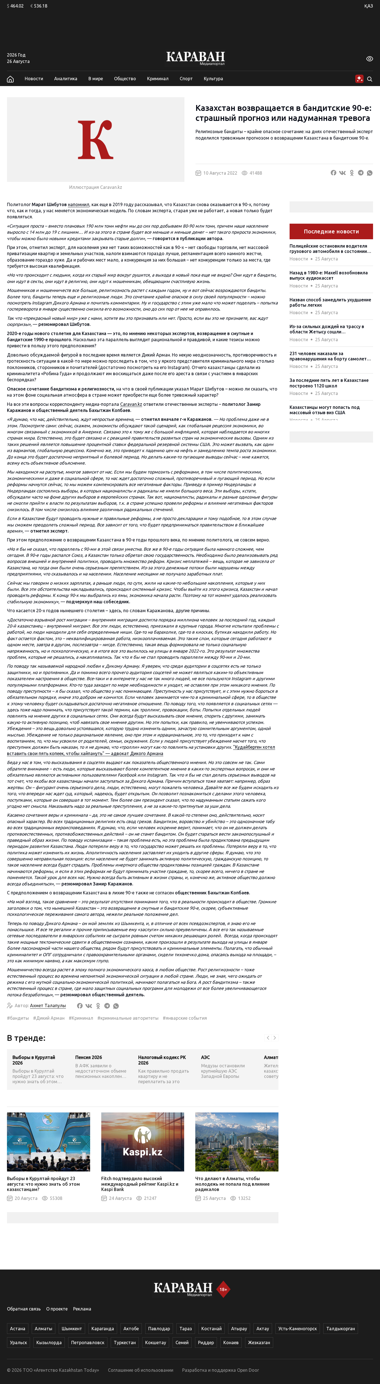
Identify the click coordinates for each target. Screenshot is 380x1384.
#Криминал (81, 1018)
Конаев (231, 1342)
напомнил (78, 204)
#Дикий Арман (49, 1018)
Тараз (185, 1328)
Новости (34, 78)
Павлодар (159, 1328)
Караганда (103, 1328)
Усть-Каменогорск (297, 1328)
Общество (125, 78)
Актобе (131, 1328)
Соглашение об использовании (140, 1370)
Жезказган (259, 1342)
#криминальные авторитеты (128, 1018)
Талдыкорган (340, 1328)
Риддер (206, 1342)
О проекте (57, 1308)
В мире (95, 78)
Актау (262, 1328)
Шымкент (72, 1328)
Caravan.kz (131, 404)
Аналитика (65, 78)
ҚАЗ (368, 5)
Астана (17, 1328)
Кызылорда (49, 1342)
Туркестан (125, 1342)
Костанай (211, 1328)
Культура (213, 78)
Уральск (18, 1342)
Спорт (186, 78)
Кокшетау (155, 1342)
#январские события (185, 1018)
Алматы (43, 1328)
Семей (182, 1342)
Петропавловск (87, 1342)
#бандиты (18, 1018)
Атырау (239, 1328)
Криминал (158, 78)
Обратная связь (24, 1308)
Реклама (82, 1308)
